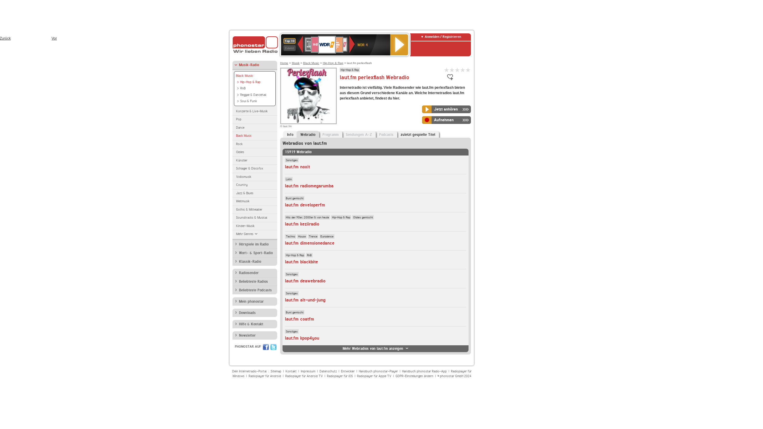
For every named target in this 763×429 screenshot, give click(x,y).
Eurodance (327, 236)
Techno (290, 236)
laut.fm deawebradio (305, 281)
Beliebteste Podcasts (255, 290)
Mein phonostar (251, 301)
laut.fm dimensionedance (309, 243)
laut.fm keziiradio (302, 224)
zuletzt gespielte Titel (418, 135)
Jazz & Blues (244, 193)
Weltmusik (242, 201)
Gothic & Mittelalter (249, 210)
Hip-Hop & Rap (250, 82)
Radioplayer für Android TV (304, 376)
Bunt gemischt (294, 198)
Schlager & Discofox (249, 168)
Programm (330, 135)
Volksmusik (243, 177)
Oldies (240, 152)
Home (284, 63)
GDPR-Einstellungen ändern (414, 376)
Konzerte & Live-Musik (252, 111)
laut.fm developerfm (305, 205)
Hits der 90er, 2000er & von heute (307, 217)
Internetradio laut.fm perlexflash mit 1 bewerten (446, 70)
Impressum (308, 371)
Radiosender (249, 273)
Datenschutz (328, 371)
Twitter (273, 347)
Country (242, 185)
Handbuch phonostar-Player (378, 371)
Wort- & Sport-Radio (256, 253)
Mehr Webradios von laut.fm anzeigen (373, 348)
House (302, 236)
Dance (240, 128)
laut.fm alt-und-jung (305, 300)
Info (290, 135)
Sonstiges (292, 160)
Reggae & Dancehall (253, 95)
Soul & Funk (248, 101)
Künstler (241, 160)
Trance (313, 236)
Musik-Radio (249, 65)
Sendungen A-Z (359, 135)
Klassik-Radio (250, 261)
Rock (239, 144)
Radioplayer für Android (265, 376)
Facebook (266, 347)
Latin (289, 179)
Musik (296, 63)
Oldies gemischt (363, 217)
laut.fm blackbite (301, 262)
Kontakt (291, 371)
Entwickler (348, 371)
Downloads (247, 313)
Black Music (244, 75)
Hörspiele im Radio (254, 244)
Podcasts (386, 135)
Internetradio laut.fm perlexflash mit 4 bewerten (463, 70)
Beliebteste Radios (253, 281)
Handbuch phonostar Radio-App (424, 371)
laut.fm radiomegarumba (309, 186)
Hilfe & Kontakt (251, 324)
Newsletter (247, 335)
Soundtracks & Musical (251, 218)
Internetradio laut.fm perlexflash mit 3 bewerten (457, 70)
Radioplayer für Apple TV (374, 376)
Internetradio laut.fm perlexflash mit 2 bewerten (452, 70)
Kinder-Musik (245, 226)
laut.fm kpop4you (302, 338)
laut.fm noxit (297, 167)
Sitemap (276, 371)
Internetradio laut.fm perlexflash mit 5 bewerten (468, 70)
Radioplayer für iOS (340, 376)
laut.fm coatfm (299, 319)
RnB (243, 88)
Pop (238, 119)
